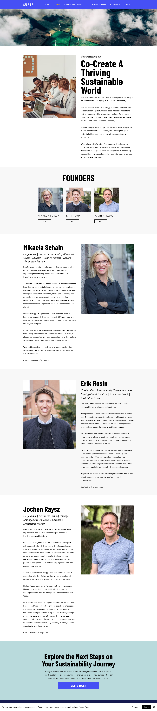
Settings (135, 707)
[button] (74, 4)
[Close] (154, 707)
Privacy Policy (83, 707)
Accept (146, 707)
